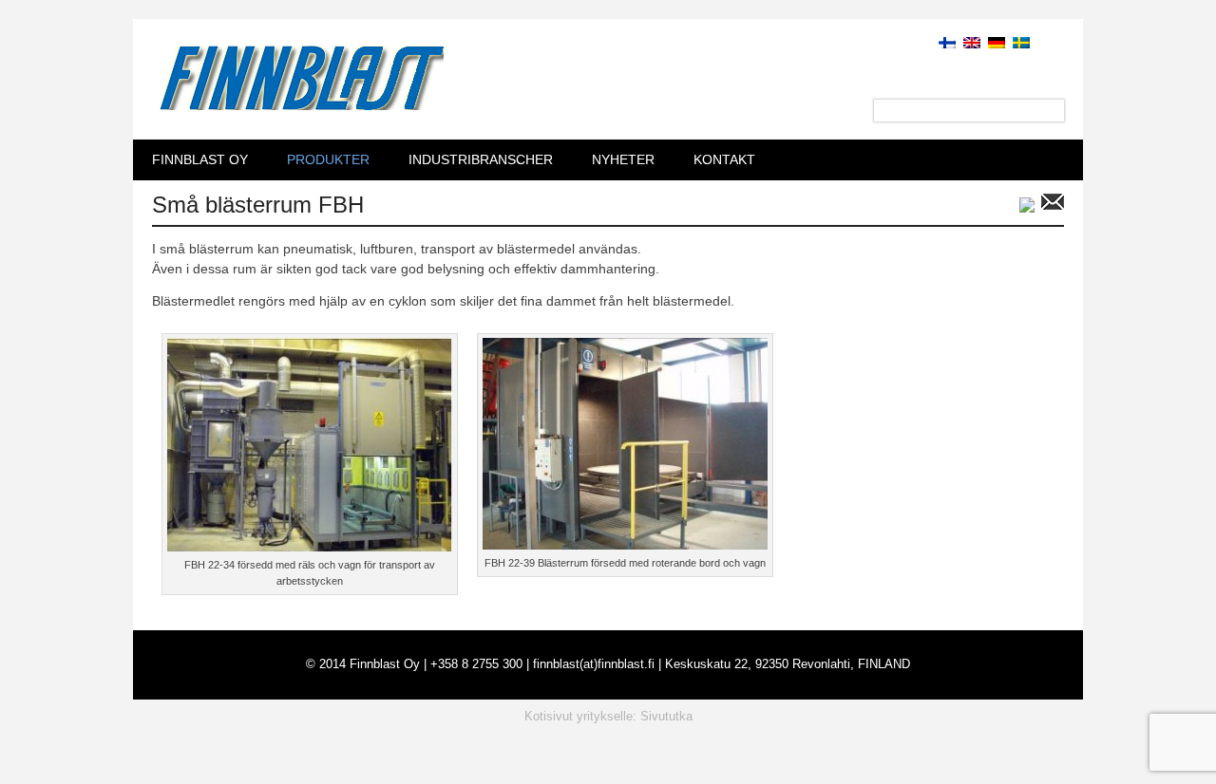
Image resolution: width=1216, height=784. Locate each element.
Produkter (328, 159)
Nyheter (623, 159)
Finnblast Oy (200, 159)
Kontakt (724, 159)
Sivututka (666, 716)
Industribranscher (480, 159)
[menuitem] (943, 41)
